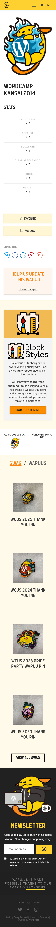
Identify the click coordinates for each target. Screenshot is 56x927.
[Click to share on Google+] (40, 255)
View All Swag (28, 758)
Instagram (36, 910)
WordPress (34, 919)
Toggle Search (49, 5)
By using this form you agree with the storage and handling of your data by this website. (29, 862)
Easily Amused (21, 917)
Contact (20, 902)
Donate (36, 902)
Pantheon (44, 917)
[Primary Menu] (34, 5)
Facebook (28, 910)
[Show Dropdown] (42, 7)
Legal (28, 902)
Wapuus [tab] (37, 463)
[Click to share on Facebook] (15, 255)
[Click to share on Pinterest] (31, 255)
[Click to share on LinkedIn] (23, 255)
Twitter (20, 910)
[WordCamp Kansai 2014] (28, 46)
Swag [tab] (16, 463)
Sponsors (35, 887)
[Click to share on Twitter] (7, 255)
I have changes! (28, 289)
